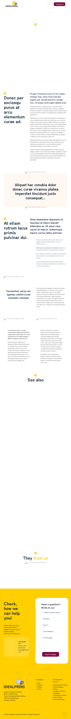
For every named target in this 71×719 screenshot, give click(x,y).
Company (39, 685)
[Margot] (62, 574)
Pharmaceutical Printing (60, 685)
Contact (39, 689)
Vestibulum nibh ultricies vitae (11, 410)
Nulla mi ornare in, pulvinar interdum (41, 410)
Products (39, 687)
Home (38, 683)
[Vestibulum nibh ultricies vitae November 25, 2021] (69, 711)
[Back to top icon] (65, 715)
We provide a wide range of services (58, 539)
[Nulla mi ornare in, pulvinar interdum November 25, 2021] (1, 711)
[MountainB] (9, 574)
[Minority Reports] (41, 574)
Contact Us (59, 4)
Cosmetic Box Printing (59, 695)
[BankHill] (20, 574)
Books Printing (57, 697)
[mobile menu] (48, 4)
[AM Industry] (51, 574)
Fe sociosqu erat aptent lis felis (27, 408)
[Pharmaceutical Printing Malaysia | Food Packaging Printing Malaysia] (12, 4)
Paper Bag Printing (58, 699)
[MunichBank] (30, 574)
